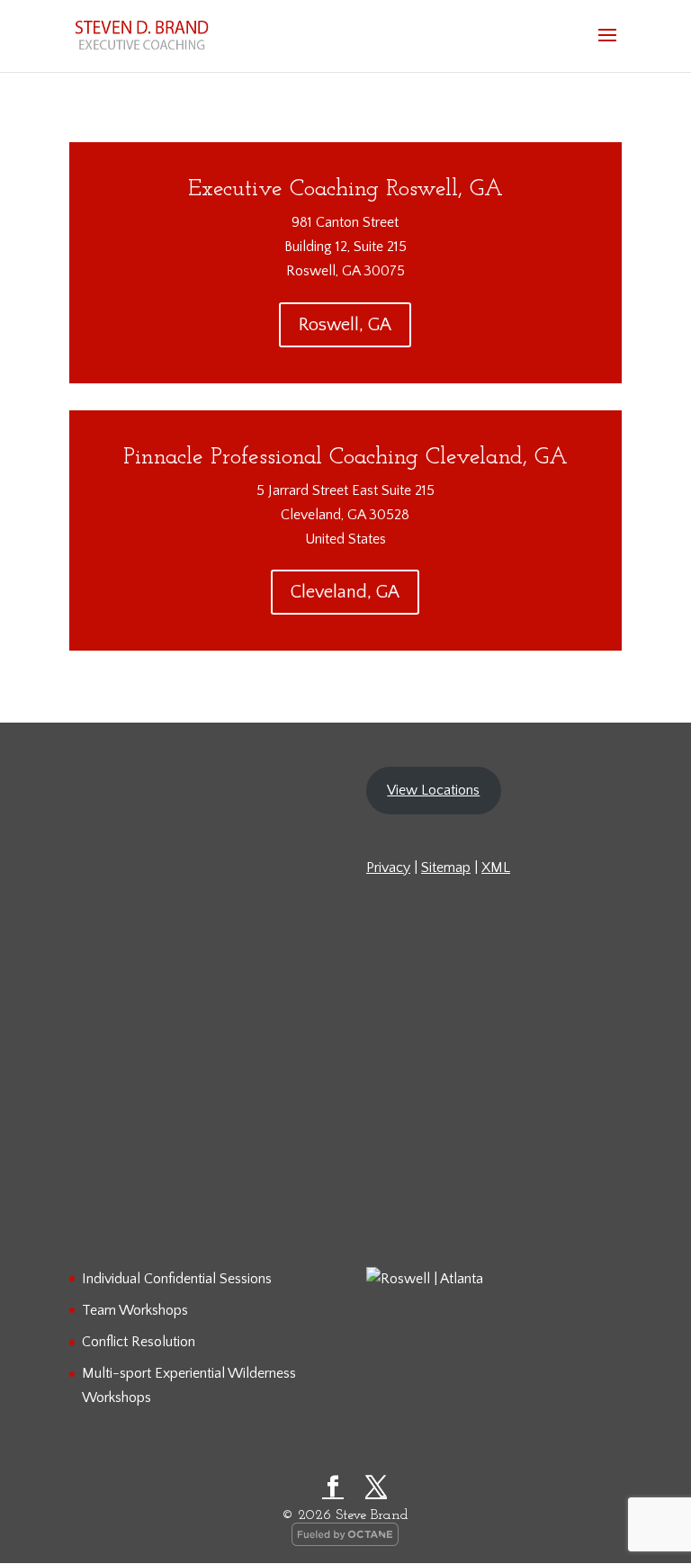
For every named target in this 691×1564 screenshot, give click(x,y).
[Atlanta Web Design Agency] (345, 1542)
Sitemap (446, 867)
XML (495, 867)
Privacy (388, 867)
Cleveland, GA (345, 592)
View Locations (433, 790)
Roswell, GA (345, 325)
